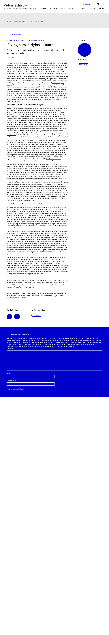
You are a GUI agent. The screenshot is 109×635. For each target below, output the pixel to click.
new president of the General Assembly (28, 198)
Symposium (12, 40)
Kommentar (11, 348)
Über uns (92, 8)
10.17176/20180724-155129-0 (16, 298)
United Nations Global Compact (37, 116)
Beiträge (44, 8)
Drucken (36, 315)
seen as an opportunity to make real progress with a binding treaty (28, 252)
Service (71, 8)
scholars (29, 63)
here (58, 190)
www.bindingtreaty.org (14, 166)
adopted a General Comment (24, 190)
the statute (59, 170)
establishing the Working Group (53, 213)
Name (9, 373)
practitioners (39, 63)
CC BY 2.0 (46, 21)
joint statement (28, 142)
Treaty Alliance (30, 140)
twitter (17, 316)
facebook (9, 316)
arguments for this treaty (30, 247)
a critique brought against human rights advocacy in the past (44, 155)
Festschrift (33, 8)
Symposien (54, 8)
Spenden (102, 8)
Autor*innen (82, 8)
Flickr (41, 21)
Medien (63, 8)
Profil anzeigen (83, 65)
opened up (40, 194)
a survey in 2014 (37, 174)
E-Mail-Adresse (12, 380)
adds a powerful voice (54, 159)
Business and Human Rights (31, 40)
